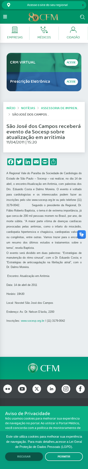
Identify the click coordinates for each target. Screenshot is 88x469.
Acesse (71, 62)
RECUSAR (24, 456)
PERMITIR (64, 456)
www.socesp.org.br (32, 320)
